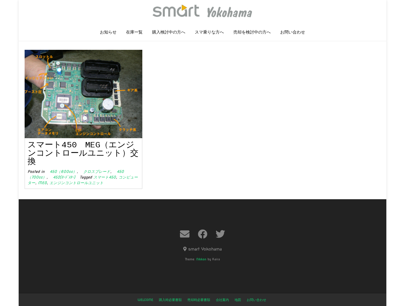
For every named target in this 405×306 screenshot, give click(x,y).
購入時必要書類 (170, 300)
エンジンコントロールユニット (76, 183)
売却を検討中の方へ (252, 32)
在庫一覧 (134, 32)
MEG (42, 183)
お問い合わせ (292, 32)
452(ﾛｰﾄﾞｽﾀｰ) (62, 177)
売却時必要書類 (198, 300)
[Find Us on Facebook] (202, 234)
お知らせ (108, 32)
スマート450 (104, 177)
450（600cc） (61, 171)
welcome (145, 300)
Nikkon (201, 259)
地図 (238, 300)
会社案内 (222, 300)
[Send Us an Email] (184, 234)
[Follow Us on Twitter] (220, 234)
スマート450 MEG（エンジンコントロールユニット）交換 (83, 153)
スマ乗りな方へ (209, 32)
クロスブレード (94, 171)
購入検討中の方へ (168, 32)
